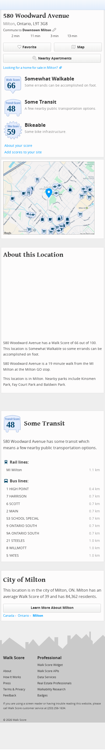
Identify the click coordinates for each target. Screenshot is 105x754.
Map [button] (80, 47)
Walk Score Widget (50, 665)
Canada (8, 615)
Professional (49, 657)
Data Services (46, 677)
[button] (48, 193)
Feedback (9, 695)
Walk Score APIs (48, 671)
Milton (9, 23)
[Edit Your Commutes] (54, 29)
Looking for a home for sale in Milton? (30, 67)
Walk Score (13, 657)
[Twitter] (6, 664)
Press (7, 683)
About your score (18, 146)
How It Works (12, 677)
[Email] (21, 664)
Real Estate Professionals (54, 683)
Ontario (23, 615)
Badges (42, 695)
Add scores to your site (23, 152)
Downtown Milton (37, 30)
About (7, 671)
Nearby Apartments (55, 58)
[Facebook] (13, 664)
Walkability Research (51, 689)
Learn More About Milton (52, 608)
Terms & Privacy (14, 689)
